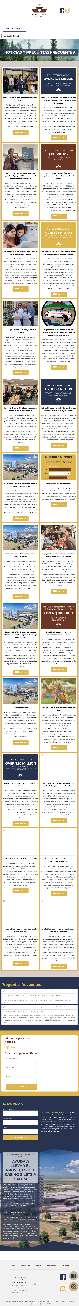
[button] (39, 23)
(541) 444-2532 (45, 1304)
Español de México (13, 36)
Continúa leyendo (26, 127)
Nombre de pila (11, 1067)
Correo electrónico (12, 1058)
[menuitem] (12, 1265)
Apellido (8, 1076)
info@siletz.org (34, 1304)
